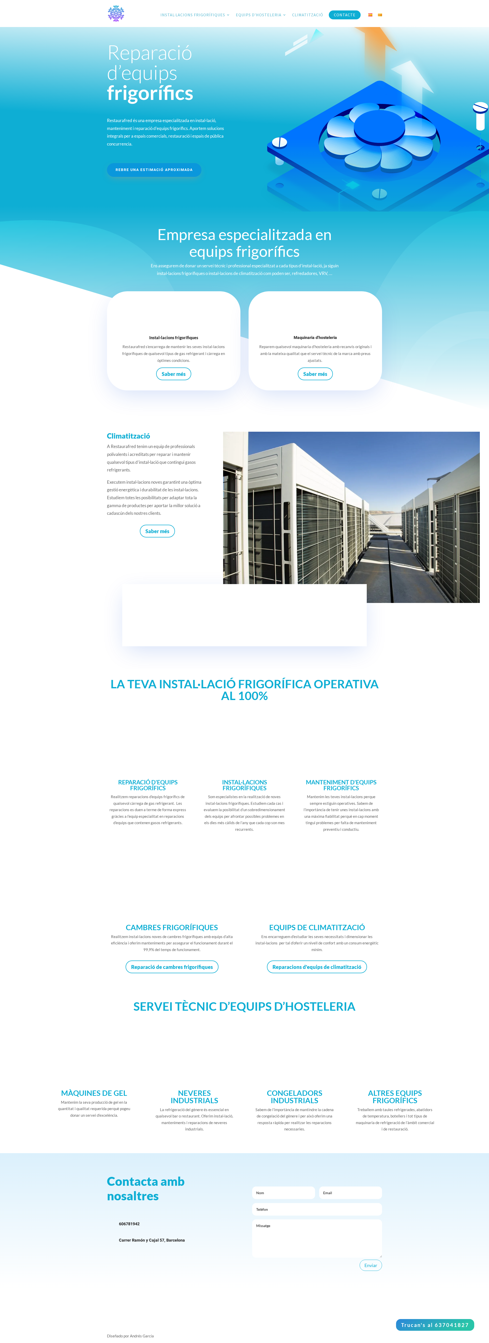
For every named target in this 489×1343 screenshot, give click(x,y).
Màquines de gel (94, 1092)
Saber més (174, 374)
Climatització (307, 15)
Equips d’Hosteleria (258, 15)
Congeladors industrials (294, 1096)
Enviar (370, 1265)
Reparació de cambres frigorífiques (172, 967)
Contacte (345, 15)
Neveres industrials (194, 1096)
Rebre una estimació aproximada (154, 170)
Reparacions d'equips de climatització (317, 967)
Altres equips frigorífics (395, 1096)
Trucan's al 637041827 (435, 1325)
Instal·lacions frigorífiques (192, 15)
